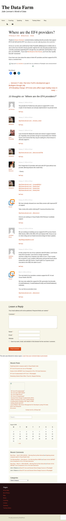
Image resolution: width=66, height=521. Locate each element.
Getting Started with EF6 (17, 403)
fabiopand (11, 124)
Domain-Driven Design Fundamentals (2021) (22, 398)
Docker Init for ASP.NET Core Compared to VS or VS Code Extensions (28, 371)
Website (11, 338)
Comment (12, 314)
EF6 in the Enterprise (15, 406)
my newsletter (19, 63)
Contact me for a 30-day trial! (33, 409)
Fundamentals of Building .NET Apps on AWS (22, 401)
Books (27, 20)
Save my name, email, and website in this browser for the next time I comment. (33, 341)
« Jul (19, 443)
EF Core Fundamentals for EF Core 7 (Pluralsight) (23, 373)
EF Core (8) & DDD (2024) (18, 392)
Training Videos (36, 20)
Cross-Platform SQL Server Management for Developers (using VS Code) (29, 404)
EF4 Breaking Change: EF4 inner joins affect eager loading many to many (33, 89)
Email (11, 335)
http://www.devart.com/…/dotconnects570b (31, 152)
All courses (13, 408)
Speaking (19, 20)
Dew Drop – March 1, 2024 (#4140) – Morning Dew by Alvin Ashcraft (27, 463)
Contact (5, 503)
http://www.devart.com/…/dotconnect (29, 213)
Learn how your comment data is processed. (35, 356)
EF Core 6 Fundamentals (17, 396)
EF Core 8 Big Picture (16, 394)
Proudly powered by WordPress (17, 517)
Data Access (25, 35)
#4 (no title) (6, 490)
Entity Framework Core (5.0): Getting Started (22, 399)
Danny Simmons (19, 40)
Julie (33, 35)
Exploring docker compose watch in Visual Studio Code (24, 366)
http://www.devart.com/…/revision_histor (30, 120)
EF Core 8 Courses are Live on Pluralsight (21, 368)
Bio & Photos (6, 493)
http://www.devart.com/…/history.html (29, 186)
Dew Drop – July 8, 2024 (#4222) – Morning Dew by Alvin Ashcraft (27, 455)
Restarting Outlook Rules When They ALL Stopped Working (25, 376)
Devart (10, 206)
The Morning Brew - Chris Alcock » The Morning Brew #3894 (25, 459)
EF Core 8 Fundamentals (17, 391)
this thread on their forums (34, 51)
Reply (21, 111)
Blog (45, 20)
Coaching (10, 20)
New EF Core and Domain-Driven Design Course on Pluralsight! (36, 468)
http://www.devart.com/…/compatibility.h (30, 184)
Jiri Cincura (11, 109)
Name (11, 331)
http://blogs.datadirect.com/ (26, 239)
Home (3, 20)
